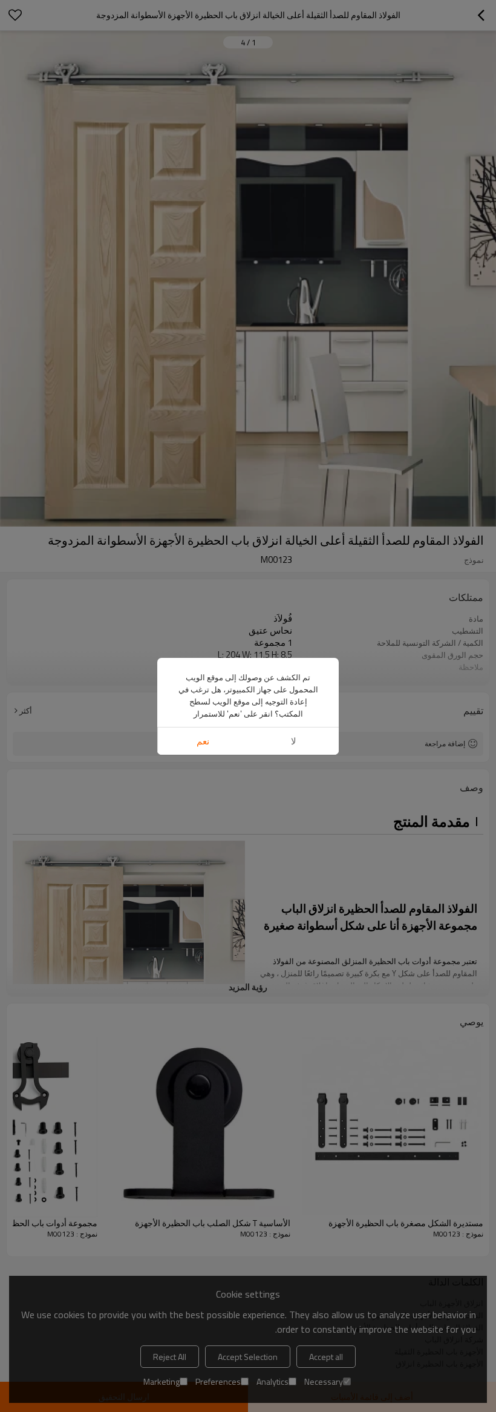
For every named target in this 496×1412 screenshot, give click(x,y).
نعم (203, 741)
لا (293, 741)
